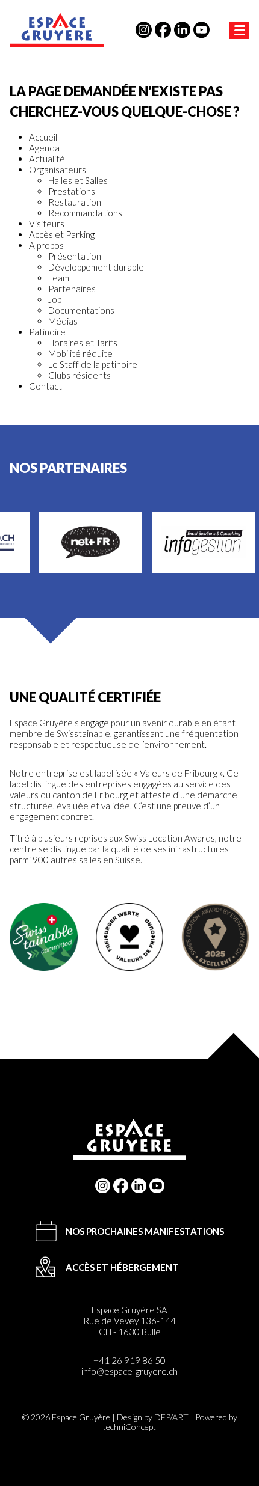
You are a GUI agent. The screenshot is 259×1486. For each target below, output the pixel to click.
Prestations (71, 191)
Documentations (81, 310)
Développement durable (96, 266)
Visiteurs (46, 223)
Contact (45, 386)
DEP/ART (171, 1417)
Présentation (74, 256)
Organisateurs (57, 169)
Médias (63, 321)
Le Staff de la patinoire (92, 364)
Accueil (43, 137)
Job (55, 299)
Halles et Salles (78, 180)
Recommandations (85, 212)
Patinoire (47, 331)
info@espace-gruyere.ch (129, 1371)
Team (58, 277)
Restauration (74, 202)
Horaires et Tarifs (82, 342)
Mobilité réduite (80, 353)
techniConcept (129, 1427)
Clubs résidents (79, 375)
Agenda (44, 147)
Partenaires (72, 288)
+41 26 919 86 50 (129, 1360)
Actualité (47, 158)
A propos (46, 245)
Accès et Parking (62, 234)
